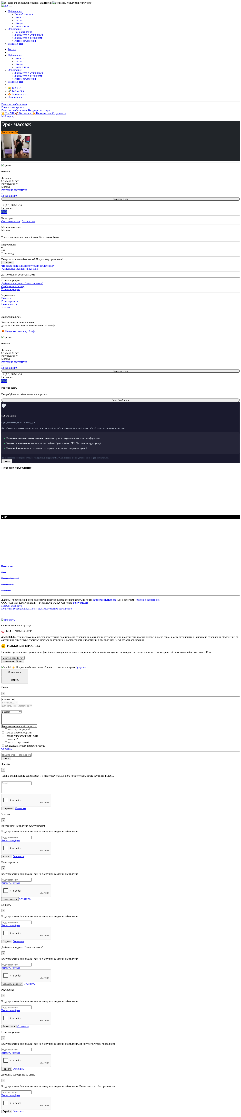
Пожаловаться (9, 304)
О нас (3, 572)
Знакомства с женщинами (28, 37)
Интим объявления (25, 40)
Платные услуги (10, 289)
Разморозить (9, 1026)
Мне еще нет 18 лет (12, 661)
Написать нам (7, 566)
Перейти (7, 1069)
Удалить (5, 307)
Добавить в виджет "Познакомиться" (22, 283)
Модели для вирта (11, 605)
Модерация (6, 590)
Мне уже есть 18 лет (13, 658)
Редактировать (9, 301)
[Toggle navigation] (10, 6)
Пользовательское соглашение (55, 608)
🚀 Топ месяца (23, 113)
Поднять (6, 298)
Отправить (8, 808)
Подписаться (14, 672)
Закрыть (7, 461)
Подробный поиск (120, 400)
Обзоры (18, 23)
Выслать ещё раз (10, 840)
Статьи (18, 20)
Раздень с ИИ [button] (15, 43)
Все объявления (23, 31)
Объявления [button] (14, 29)
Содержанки (59, 113)
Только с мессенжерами (18, 732)
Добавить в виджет (12, 984)
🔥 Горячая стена (42, 113)
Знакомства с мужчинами (28, 34)
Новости (19, 17)
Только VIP (11, 739)
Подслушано (21, 26)
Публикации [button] (15, 11)
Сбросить (6, 748)
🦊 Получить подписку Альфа (18, 331)
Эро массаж (28, 221)
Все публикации (23, 14)
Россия (12, 49)
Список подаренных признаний (20, 268)
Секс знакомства (10, 221)
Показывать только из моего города (25, 745)
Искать (6, 758)
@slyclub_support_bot (147, 599)
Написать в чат (120, 199)
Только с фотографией (17, 729)
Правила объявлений (10, 578)
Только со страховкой (17, 742)
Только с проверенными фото (21, 735)
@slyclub (81, 667)
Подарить (8, 262)
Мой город (7, 116)
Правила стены (7, 584)
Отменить (20, 808)
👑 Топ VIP (8, 113)
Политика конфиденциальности (19, 608)
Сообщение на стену (12, 286)
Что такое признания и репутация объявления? (27, 265)
